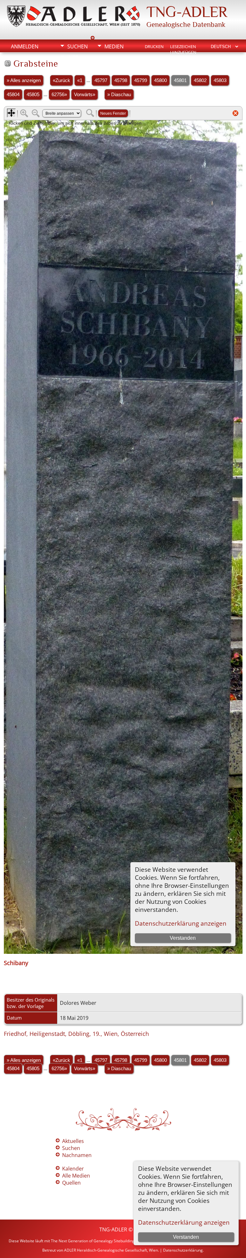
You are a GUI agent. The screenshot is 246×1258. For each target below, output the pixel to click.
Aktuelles (73, 1141)
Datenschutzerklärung (183, 1250)
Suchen (77, 46)
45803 (220, 80)
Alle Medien (76, 1175)
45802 (200, 80)
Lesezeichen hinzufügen (183, 47)
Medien (114, 46)
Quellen (71, 1182)
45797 (100, 80)
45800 (160, 80)
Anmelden (24, 46)
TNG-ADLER (186, 12)
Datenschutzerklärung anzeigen (184, 1222)
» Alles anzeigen (24, 80)
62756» (59, 94)
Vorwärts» (84, 94)
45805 (33, 94)
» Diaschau (119, 94)
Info (73, 57)
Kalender (73, 1168)
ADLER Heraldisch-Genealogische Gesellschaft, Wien (111, 1250)
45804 (13, 94)
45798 (120, 80)
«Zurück (61, 80)
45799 (140, 80)
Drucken (154, 46)
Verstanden (186, 1237)
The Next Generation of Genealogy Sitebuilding (93, 1241)
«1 (79, 80)
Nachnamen (77, 1155)
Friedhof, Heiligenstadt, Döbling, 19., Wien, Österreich (76, 1033)
